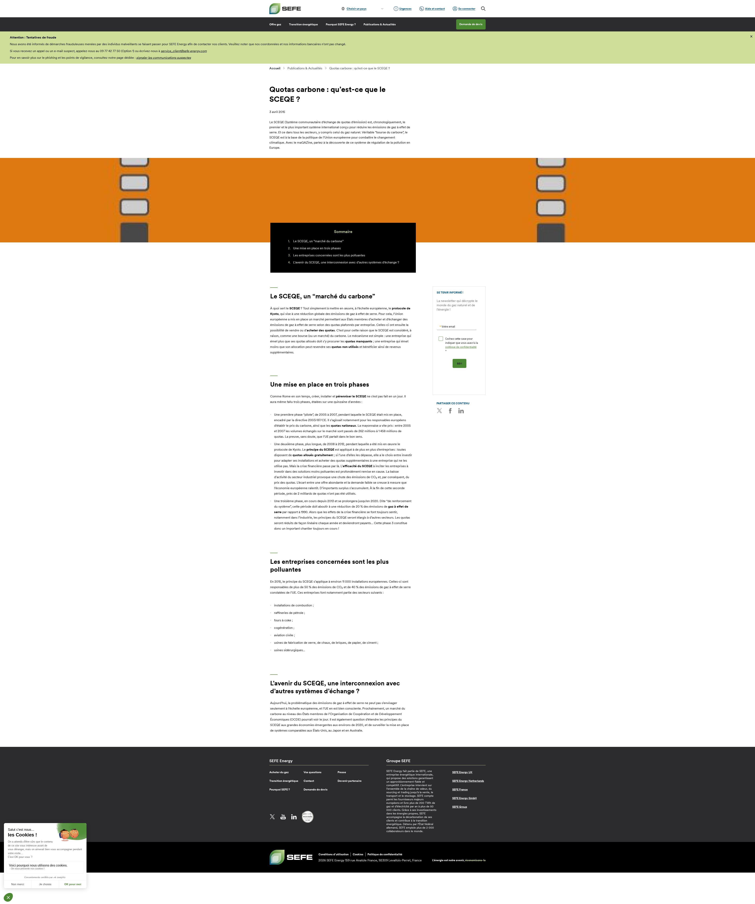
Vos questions (312, 772)
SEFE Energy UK (462, 772)
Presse (342, 772)
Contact (309, 781)
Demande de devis (470, 24)
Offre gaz (275, 24)
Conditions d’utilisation (334, 854)
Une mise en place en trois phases (317, 248)
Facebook (450, 411)
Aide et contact (435, 8)
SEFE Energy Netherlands (468, 781)
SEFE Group (459, 807)
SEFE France (460, 789)
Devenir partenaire (350, 781)
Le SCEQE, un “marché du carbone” (318, 241)
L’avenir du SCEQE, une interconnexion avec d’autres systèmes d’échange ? (346, 262)
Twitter (439, 411)
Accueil (274, 68)
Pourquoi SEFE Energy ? (341, 24)
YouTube (283, 817)
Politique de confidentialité (384, 854)
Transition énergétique (303, 24)
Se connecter (466, 8)
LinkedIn (461, 411)
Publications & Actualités (380, 24)
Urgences (405, 8)
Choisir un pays (356, 8)
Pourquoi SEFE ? (279, 789)
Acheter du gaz (279, 772)
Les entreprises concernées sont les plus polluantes (329, 255)
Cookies (358, 854)
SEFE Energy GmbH (464, 798)
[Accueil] (285, 8)
